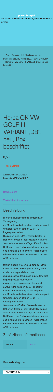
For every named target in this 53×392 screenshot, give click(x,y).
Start (8, 55)
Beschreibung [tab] (10, 191)
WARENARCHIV (41, 58)
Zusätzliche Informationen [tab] (16, 200)
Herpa (33, 344)
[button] (26, 31)
